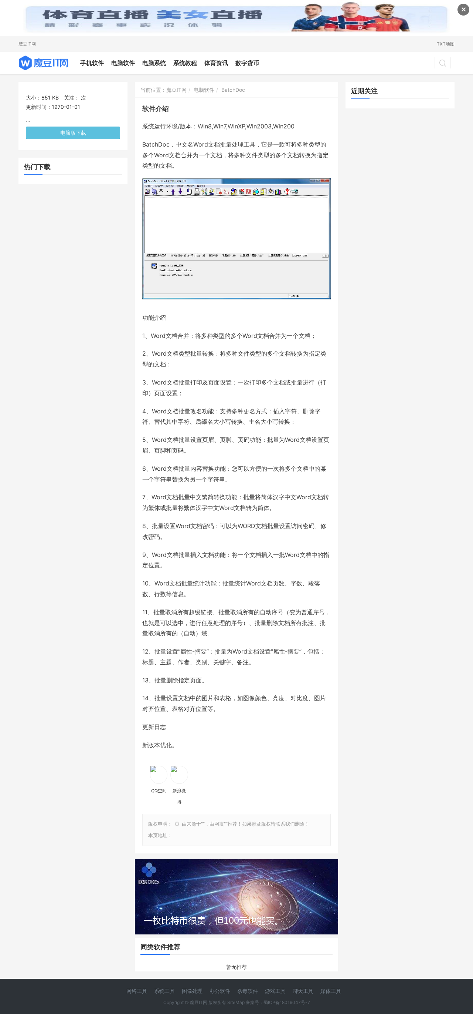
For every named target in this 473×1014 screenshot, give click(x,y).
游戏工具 (275, 991)
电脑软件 (123, 63)
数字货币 (247, 63)
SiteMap (236, 1002)
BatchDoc (233, 90)
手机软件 (92, 63)
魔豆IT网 (27, 44)
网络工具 (136, 991)
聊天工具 (303, 991)
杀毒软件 (247, 991)
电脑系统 (154, 63)
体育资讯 (216, 63)
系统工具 (164, 991)
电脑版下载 (73, 133)
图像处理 (192, 991)
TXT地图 (446, 44)
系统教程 (185, 63)
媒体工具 (330, 991)
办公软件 (220, 991)
